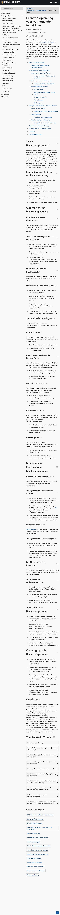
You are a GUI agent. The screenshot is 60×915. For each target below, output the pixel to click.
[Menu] (51, 2)
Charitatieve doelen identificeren (40, 73)
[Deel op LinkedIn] (33, 36)
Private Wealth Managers (34, 863)
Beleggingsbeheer (7, 23)
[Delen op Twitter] (30, 36)
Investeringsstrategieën (33, 842)
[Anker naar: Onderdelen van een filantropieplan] (57, 286)
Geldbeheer (5, 35)
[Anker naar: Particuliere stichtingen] (47, 383)
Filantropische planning (9, 73)
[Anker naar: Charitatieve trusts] (43, 410)
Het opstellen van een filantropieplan (42, 81)
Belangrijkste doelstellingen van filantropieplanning (40, 66)
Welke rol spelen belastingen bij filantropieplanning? (37, 796)
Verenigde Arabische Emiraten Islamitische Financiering (39, 828)
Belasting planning (7, 68)
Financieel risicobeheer (9, 55)
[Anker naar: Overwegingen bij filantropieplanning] (57, 652)
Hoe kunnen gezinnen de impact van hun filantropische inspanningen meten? (40, 789)
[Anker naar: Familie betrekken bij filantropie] (57, 563)
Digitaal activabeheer (8, 52)
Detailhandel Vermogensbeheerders (37, 854)
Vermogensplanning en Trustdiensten (9, 64)
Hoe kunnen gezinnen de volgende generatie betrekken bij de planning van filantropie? (41, 803)
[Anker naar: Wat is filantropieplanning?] (57, 143)
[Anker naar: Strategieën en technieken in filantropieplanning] (57, 467)
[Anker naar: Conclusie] (40, 699)
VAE (3, 86)
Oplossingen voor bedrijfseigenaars (7, 80)
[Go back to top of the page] (57, 912)
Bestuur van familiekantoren (35, 819)
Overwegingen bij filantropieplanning (40, 129)
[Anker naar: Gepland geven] (41, 437)
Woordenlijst (5, 97)
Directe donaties (38, 89)
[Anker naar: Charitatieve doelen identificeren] (57, 219)
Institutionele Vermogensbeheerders (37, 838)
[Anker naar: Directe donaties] (41, 332)
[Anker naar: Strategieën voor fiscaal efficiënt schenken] (57, 492)
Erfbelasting (5, 70)
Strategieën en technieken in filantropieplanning (43, 106)
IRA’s (56, 508)
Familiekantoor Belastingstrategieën (37, 850)
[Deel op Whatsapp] (39, 36)
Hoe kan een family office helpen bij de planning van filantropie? (42, 763)
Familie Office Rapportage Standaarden (38, 846)
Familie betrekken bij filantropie (40, 120)
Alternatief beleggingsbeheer (35, 867)
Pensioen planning (7, 76)
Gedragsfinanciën (7, 60)
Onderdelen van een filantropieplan (44, 84)
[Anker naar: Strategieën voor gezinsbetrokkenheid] (57, 581)
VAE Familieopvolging (33, 834)
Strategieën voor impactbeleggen (43, 117)
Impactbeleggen (36, 114)
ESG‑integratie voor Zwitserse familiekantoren (40, 815)
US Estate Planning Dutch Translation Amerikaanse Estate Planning (11, 45)
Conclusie (32, 131)
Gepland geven (38, 103)
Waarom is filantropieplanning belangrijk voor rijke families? (41, 749)
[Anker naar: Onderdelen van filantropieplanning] (57, 209)
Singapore (5, 83)
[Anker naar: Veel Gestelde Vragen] (54, 737)
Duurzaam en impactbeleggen (36, 871)
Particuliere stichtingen (40, 97)
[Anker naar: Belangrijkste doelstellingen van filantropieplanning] (57, 173)
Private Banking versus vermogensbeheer (9, 20)
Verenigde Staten (7, 89)
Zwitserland (5, 91)
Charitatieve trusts (39, 100)
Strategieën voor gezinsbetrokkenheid (45, 123)
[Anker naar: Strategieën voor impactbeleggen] (55, 538)
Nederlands (55, 2)
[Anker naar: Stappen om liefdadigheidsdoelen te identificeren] (57, 238)
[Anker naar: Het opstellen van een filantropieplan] (57, 270)
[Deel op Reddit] (36, 36)
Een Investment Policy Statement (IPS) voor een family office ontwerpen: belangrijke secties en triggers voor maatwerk (12, 29)
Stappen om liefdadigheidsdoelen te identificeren (44, 77)
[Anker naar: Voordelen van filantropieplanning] (57, 609)
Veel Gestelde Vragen (35, 134)
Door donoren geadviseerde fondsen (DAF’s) (44, 93)
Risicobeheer (5, 94)
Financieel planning (8, 57)
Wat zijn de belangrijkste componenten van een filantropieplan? (42, 756)
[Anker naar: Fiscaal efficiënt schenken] (52, 476)
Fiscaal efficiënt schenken (38, 109)
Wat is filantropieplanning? (37, 63)
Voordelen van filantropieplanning (39, 126)
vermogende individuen (47, 42)
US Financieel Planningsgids (10, 49)
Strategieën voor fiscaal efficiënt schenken (46, 111)
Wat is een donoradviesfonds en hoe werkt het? (42, 769)
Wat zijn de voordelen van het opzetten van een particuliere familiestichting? (42, 782)
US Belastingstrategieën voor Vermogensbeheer (10, 39)
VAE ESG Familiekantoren (34, 823)
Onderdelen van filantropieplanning (39, 70)
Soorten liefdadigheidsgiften (39, 87)
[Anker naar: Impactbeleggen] (43, 524)
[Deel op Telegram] (42, 36)
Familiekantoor (5, 13)
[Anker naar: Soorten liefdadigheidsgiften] (55, 318)
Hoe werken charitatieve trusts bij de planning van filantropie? (41, 775)
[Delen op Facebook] (27, 36)
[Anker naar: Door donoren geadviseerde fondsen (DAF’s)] (57, 357)
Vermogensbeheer (7, 16)
